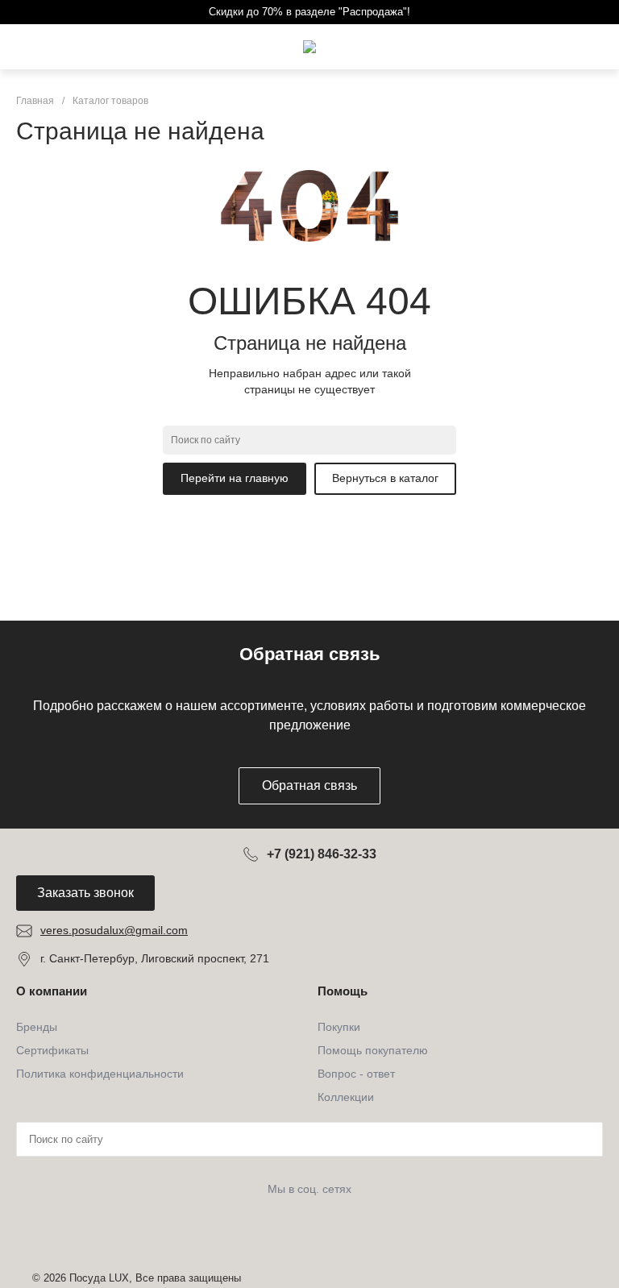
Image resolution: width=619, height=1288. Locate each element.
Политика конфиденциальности (100, 1073)
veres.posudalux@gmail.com (114, 930)
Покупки (339, 1026)
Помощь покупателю (373, 1050)
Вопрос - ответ (356, 1073)
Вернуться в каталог (385, 478)
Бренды (36, 1026)
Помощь (343, 991)
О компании (51, 991)
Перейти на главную (235, 478)
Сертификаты (52, 1050)
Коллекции (346, 1097)
